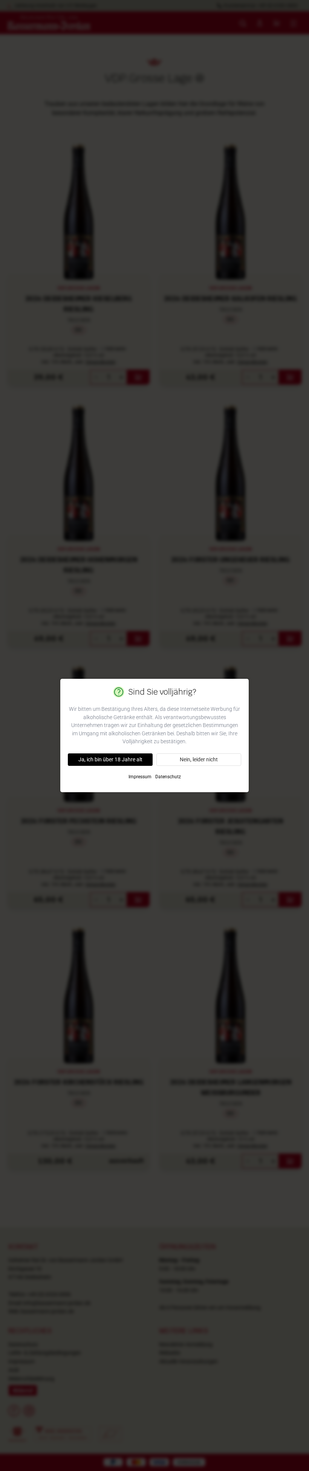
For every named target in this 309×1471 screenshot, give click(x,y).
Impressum (139, 776)
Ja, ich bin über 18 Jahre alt (110, 759)
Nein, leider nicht (199, 759)
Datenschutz (168, 776)
